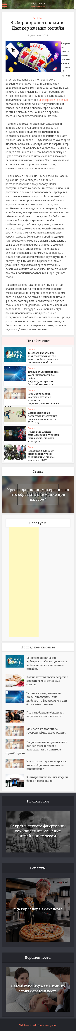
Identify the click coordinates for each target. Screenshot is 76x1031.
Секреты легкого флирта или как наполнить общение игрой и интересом (38, 830)
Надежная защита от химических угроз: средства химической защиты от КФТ (41, 455)
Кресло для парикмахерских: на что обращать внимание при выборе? (38, 494)
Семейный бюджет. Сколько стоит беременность (38, 988)
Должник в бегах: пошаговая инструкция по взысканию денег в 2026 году (42, 417)
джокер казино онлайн (53, 99)
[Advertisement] (24, 582)
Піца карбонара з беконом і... (38, 909)
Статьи (37, 17)
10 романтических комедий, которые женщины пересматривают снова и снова (31, 400)
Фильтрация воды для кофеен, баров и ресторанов (47, 778)
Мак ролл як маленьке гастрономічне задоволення (46, 730)
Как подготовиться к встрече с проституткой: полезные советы (47, 680)
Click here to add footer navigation (38, 1025)
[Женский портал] (38, 4)
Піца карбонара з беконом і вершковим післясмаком (45, 714)
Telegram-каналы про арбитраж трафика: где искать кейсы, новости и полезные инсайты (43, 357)
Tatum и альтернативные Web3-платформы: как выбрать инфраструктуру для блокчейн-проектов (46, 698)
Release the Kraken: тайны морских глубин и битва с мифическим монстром (43, 436)
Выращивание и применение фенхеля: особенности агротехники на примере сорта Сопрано (36, 747)
